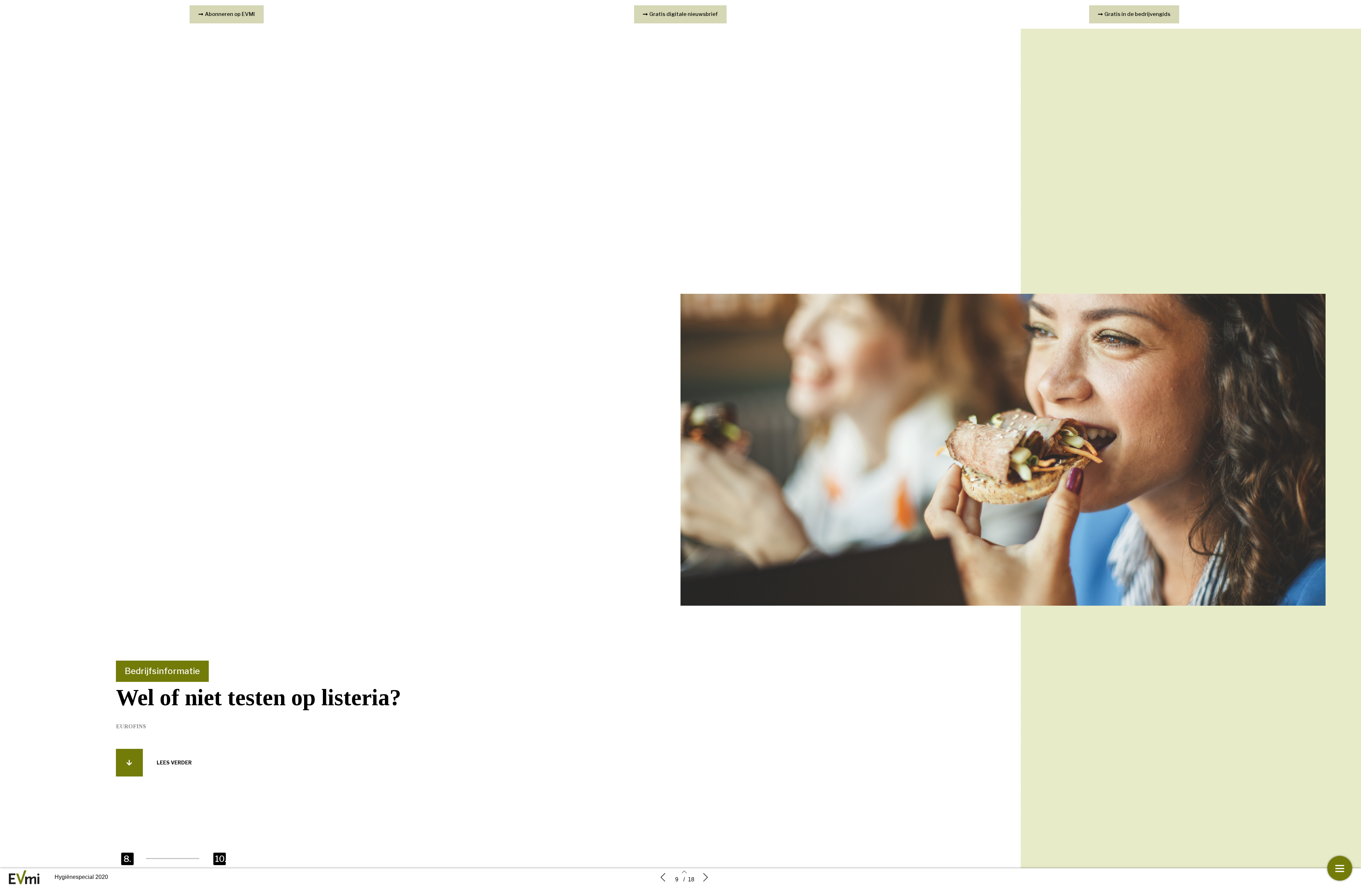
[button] (129, 762)
